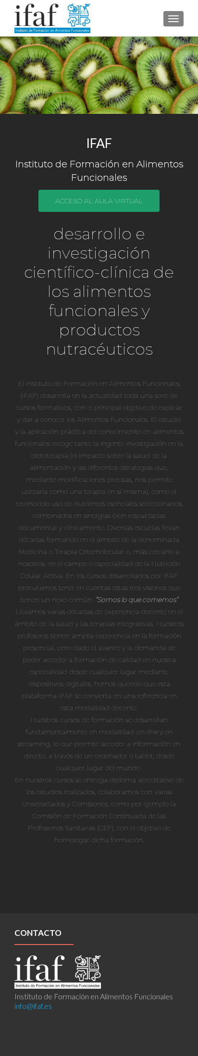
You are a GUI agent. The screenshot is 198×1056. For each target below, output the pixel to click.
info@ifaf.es (33, 1005)
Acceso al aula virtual (99, 200)
